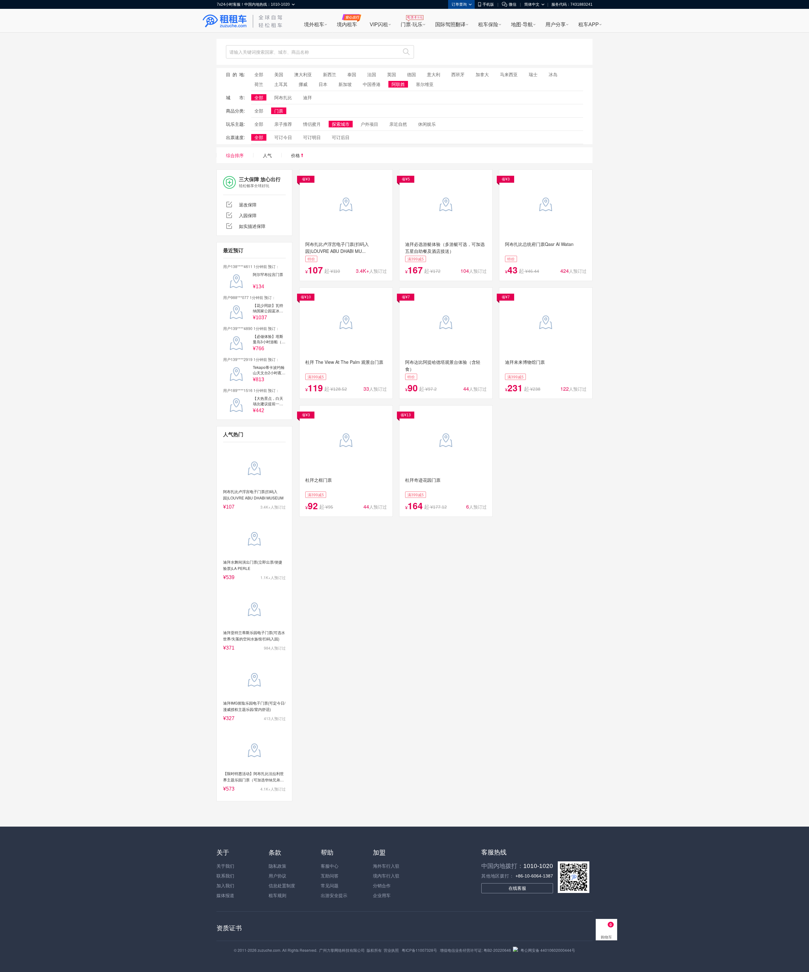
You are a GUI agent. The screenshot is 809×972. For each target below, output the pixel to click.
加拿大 (482, 74)
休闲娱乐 (427, 124)
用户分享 (555, 24)
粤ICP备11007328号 (419, 950)
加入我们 (225, 885)
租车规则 (277, 895)
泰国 (351, 74)
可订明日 (312, 137)
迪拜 (307, 97)
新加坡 (345, 84)
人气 (267, 155)
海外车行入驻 (386, 866)
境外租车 (314, 24)
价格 (296, 155)
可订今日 (283, 137)
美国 (278, 74)
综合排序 (235, 155)
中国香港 (371, 84)
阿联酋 (398, 84)
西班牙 (458, 74)
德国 (411, 74)
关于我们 (225, 866)
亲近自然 (398, 124)
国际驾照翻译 (450, 24)
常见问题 (329, 885)
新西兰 (329, 74)
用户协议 (277, 875)
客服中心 (329, 866)
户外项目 (369, 124)
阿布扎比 (283, 97)
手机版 (488, 4)
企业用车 (382, 895)
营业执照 (391, 950)
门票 (278, 110)
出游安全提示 (334, 895)
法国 (371, 74)
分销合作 (382, 885)
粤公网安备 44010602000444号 (547, 950)
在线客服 (517, 888)
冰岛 (553, 74)
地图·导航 (522, 24)
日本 (323, 84)
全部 (258, 74)
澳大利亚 (303, 74)
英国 (391, 74)
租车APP (588, 24)
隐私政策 (277, 866)
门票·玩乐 (412, 24)
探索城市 (341, 124)
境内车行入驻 (386, 875)
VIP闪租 (379, 24)
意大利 (433, 74)
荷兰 (258, 84)
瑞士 (533, 74)
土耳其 (281, 84)
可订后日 (341, 137)
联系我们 (225, 875)
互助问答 (329, 875)
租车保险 (488, 24)
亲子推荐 (283, 124)
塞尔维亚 (425, 84)
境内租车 (347, 24)
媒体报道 (225, 895)
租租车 (224, 21)
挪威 (303, 84)
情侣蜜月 (312, 124)
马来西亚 (509, 74)
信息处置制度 (282, 885)
